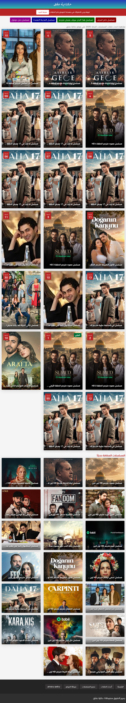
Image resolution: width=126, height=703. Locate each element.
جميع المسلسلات (88, 686)
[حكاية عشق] (63, 4)
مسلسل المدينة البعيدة (44, 20)
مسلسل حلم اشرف (106, 20)
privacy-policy (54, 686)
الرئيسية (121, 686)
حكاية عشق (98, 698)
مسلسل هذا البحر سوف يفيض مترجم (76, 20)
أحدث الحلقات (106, 686)
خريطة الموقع (71, 686)
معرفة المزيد (42, 12)
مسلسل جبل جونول (20, 20)
